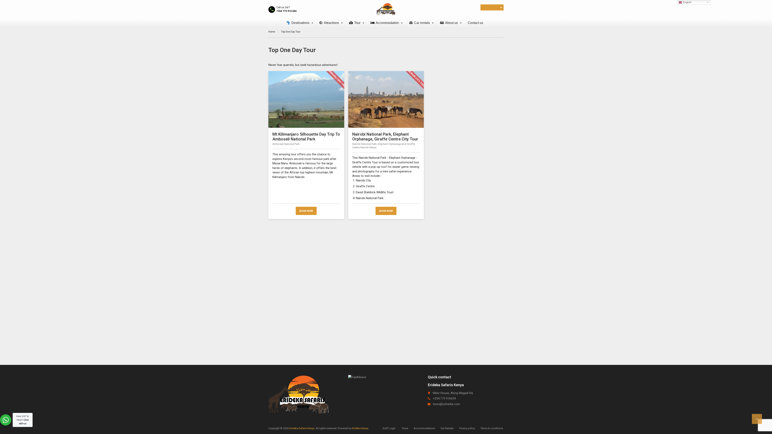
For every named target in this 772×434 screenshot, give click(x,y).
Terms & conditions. (492, 428)
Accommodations (424, 428)
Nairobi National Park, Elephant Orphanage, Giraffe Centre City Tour (385, 136)
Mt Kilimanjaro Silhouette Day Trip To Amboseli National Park (306, 136)
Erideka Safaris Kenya (301, 428)
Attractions (331, 23)
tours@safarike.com (446, 404)
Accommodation (387, 23)
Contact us (475, 23)
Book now (306, 210)
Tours (405, 428)
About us (451, 23)
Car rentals (422, 23)
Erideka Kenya (360, 428)
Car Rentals (447, 428)
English (686, 2)
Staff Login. (389, 428)
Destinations (300, 23)
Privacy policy (467, 428)
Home (271, 31)
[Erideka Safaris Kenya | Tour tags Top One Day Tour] (386, 9)
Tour (357, 23)
